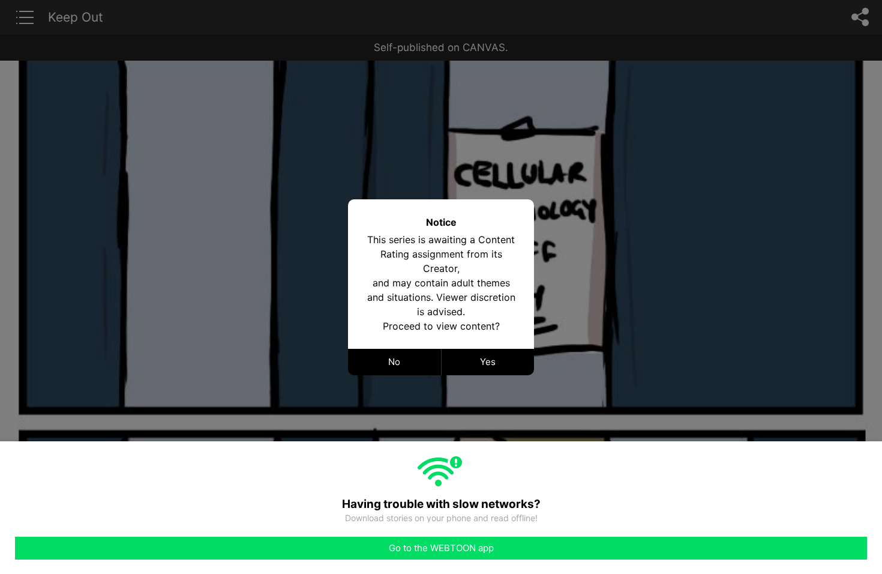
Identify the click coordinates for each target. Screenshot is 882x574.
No (394, 361)
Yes (488, 361)
